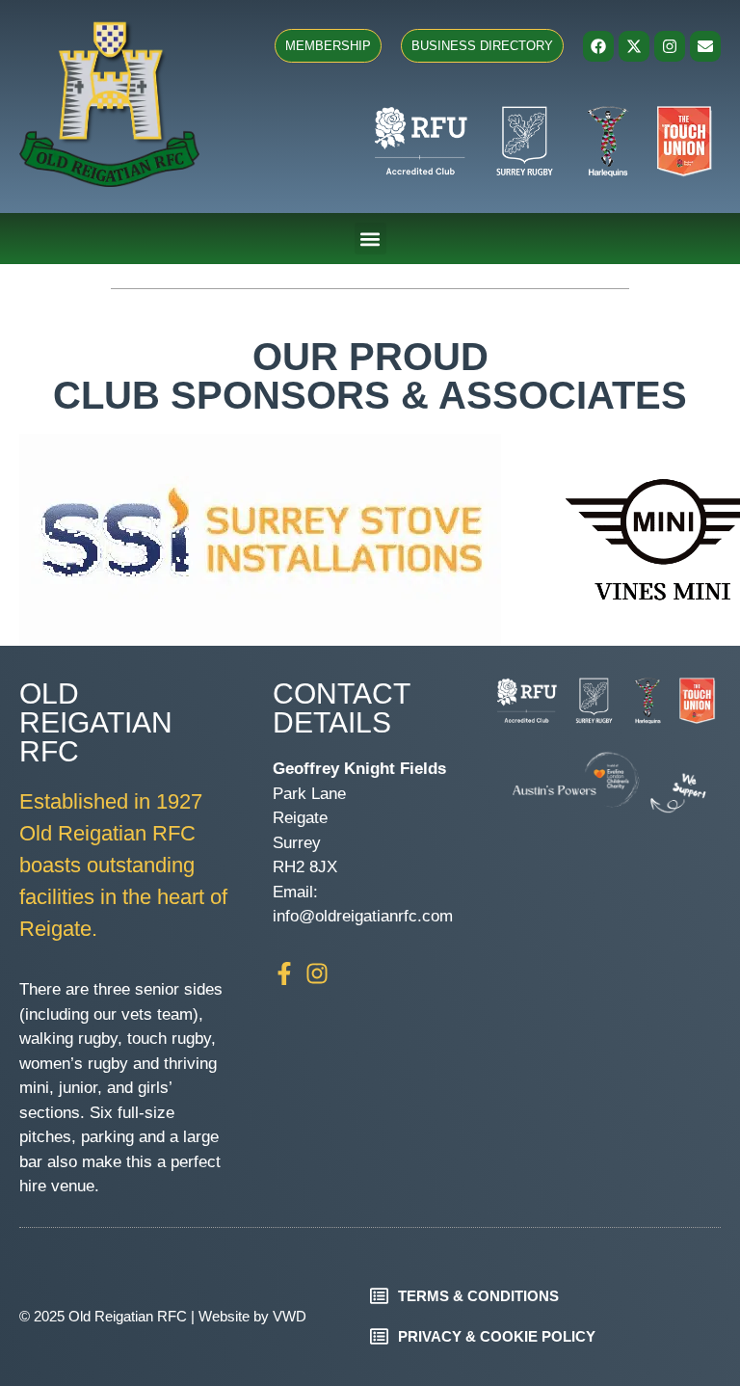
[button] (370, 238)
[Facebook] (598, 46)
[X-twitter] (634, 46)
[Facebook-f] (284, 973)
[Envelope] (705, 46)
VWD (289, 1316)
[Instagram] (669, 46)
